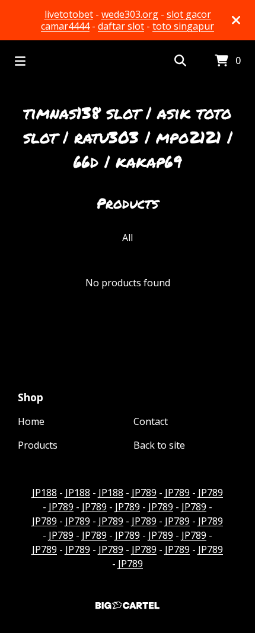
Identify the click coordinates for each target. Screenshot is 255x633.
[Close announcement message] (236, 20)
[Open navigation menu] (20, 61)
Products (38, 445)
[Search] (180, 61)
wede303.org (129, 14)
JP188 (44, 492)
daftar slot (121, 26)
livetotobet (68, 14)
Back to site (159, 445)
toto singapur (183, 26)
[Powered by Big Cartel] (127, 605)
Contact (150, 421)
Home (31, 421)
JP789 (144, 492)
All (127, 237)
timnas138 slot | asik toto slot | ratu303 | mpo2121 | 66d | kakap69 (127, 137)
